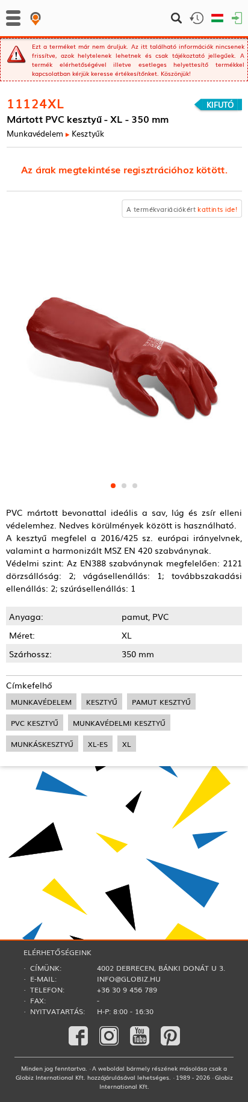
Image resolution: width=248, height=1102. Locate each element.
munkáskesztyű (42, 743)
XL (126, 743)
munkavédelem (41, 701)
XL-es (98, 743)
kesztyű (101, 701)
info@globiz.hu (129, 978)
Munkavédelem (35, 133)
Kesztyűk (87, 133)
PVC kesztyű (34, 722)
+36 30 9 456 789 (127, 989)
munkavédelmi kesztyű (119, 722)
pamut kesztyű (161, 701)
